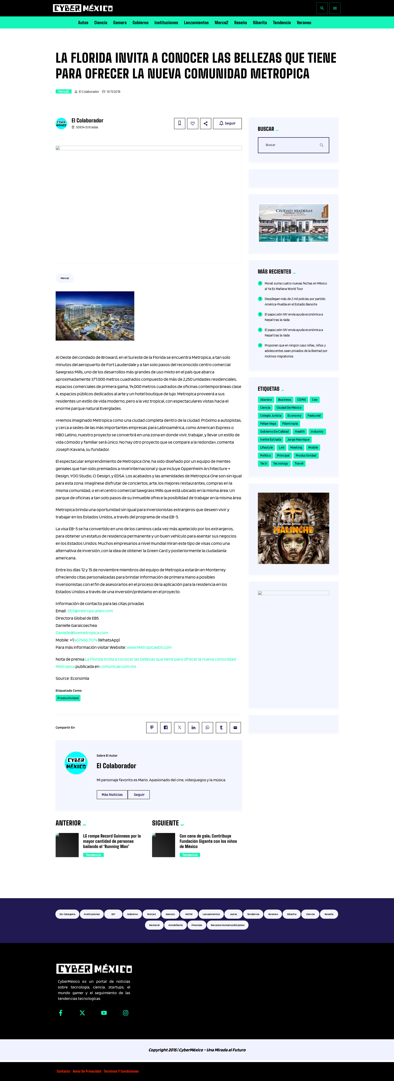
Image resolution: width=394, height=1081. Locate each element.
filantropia (290, 424)
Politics (265, 455)
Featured (314, 416)
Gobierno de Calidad (274, 431)
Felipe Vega (268, 424)
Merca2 (63, 91)
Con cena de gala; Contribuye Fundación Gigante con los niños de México (208, 841)
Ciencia (265, 408)
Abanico (266, 400)
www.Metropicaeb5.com (149, 647)
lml (281, 447)
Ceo (314, 400)
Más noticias (112, 794)
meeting (296, 447)
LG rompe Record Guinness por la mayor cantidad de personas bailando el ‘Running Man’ (112, 841)
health (300, 431)
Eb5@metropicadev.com (90, 610)
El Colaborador (89, 92)
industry (317, 431)
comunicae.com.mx (118, 666)
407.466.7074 (85, 640)
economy (294, 416)
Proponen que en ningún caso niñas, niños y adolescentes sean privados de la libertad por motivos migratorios (296, 350)
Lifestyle (266, 447)
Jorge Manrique (298, 439)
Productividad (68, 698)
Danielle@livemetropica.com (82, 632)
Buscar (270, 145)
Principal (283, 455)
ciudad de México (289, 408)
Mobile (313, 447)
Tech (263, 463)
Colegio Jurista (271, 416)
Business (284, 400)
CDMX (301, 400)
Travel (299, 463)
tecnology (280, 463)
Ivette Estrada (270, 439)
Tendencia (93, 855)
